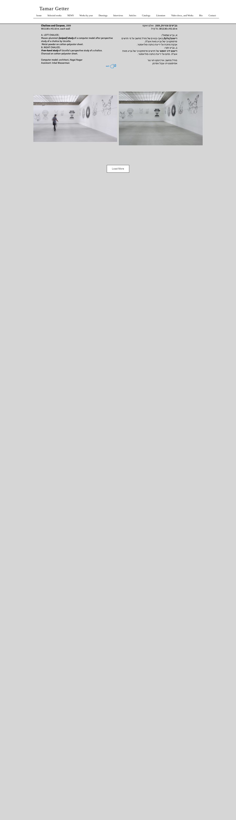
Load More (118, 168)
